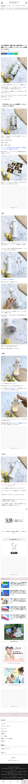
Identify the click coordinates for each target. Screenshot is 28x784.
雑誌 (16, 51)
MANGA (23, 5)
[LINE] (15, 54)
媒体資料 (3, 733)
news (19, 51)
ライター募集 (4, 736)
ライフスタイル (10, 8)
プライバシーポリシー (6, 726)
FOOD (13, 5)
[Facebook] (4, 54)
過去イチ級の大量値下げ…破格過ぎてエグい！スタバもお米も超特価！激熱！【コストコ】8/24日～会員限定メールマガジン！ (18, 617)
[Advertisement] (14, 28)
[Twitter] (10, 54)
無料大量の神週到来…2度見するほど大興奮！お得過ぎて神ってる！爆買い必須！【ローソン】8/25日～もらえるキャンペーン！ (18, 592)
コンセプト (3, 723)
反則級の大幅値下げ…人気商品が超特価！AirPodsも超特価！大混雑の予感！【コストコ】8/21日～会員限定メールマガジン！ (18, 609)
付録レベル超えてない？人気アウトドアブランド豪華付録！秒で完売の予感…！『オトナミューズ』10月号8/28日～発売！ (18, 600)
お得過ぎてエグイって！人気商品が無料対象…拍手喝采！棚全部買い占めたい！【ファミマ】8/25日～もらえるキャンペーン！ (18, 584)
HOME (3, 8)
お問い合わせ (4, 731)
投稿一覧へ (14, 552)
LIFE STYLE (3, 5)
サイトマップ (4, 728)
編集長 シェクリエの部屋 (6, 738)
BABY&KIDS (18, 5)
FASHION (8, 5)
